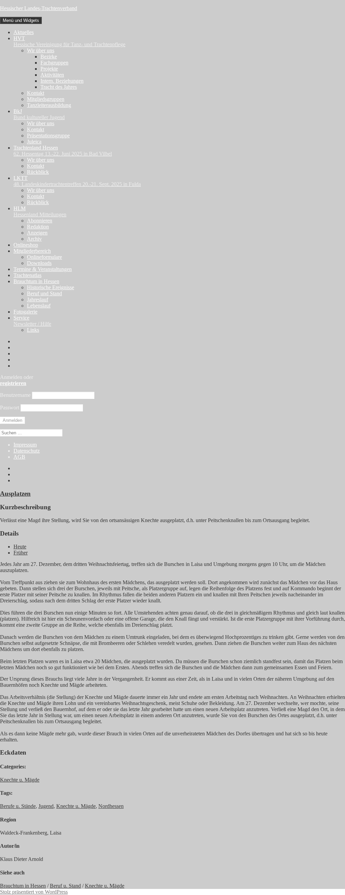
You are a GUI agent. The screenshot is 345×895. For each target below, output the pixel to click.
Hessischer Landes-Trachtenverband (38, 8)
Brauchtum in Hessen (36, 281)
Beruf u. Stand (65, 886)
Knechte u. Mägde (19, 780)
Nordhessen (111, 806)
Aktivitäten (52, 75)
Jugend (46, 806)
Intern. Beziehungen (62, 81)
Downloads (39, 263)
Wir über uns (40, 50)
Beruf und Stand (44, 293)
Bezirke (48, 56)
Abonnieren (39, 220)
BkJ (39, 114)
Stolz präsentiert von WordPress (34, 892)
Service (32, 321)
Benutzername (15, 395)
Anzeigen (37, 233)
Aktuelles (23, 32)
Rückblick (38, 172)
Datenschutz (26, 451)
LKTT (77, 181)
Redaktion (38, 226)
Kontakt (35, 93)
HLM (39, 211)
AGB (19, 457)
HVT (69, 41)
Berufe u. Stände (18, 806)
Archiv (34, 239)
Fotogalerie (25, 312)
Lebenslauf (39, 305)
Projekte (49, 69)
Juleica (34, 141)
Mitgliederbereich (32, 251)
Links (33, 330)
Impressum (25, 445)
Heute (19, 546)
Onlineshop (25, 245)
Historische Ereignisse (50, 287)
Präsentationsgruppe (48, 135)
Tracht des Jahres (58, 87)
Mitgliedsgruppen (45, 99)
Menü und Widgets (21, 20)
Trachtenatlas (27, 275)
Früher (20, 552)
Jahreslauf (37, 299)
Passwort (9, 407)
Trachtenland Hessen (62, 151)
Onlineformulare (44, 257)
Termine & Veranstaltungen (42, 269)
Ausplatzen (15, 493)
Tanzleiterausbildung (49, 105)
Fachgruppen (54, 62)
